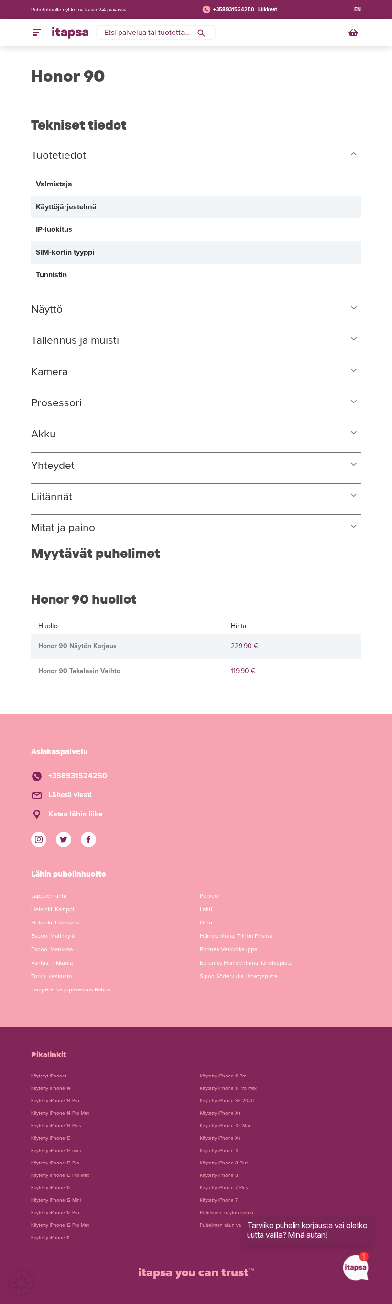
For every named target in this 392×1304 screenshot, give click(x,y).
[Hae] (201, 32)
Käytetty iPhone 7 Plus (224, 1187)
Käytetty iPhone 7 (219, 1200)
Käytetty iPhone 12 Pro (55, 1212)
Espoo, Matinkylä (53, 936)
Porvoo (209, 896)
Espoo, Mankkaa (52, 949)
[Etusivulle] (70, 32)
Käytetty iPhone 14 (51, 1088)
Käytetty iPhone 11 (50, 1237)
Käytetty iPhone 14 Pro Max (60, 1113)
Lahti (206, 909)
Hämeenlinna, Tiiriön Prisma (236, 936)
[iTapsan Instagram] (38, 839)
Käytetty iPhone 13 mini (56, 1150)
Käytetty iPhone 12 (51, 1187)
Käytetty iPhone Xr (220, 1138)
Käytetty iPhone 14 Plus (56, 1125)
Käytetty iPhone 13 (51, 1138)
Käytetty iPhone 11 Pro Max (228, 1088)
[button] (21, 1283)
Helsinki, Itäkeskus (55, 922)
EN (357, 9)
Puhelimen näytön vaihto (226, 1212)
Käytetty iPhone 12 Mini (56, 1200)
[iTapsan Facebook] (88, 839)
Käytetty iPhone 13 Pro (55, 1163)
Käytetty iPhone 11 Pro (223, 1076)
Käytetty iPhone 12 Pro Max (60, 1225)
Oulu (206, 922)
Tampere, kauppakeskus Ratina (70, 989)
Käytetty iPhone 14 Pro (55, 1100)
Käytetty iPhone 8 (219, 1175)
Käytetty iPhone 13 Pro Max (60, 1175)
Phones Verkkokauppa (228, 949)
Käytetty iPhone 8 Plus (224, 1163)
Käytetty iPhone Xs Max (225, 1125)
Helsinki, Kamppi (52, 909)
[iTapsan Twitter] (63, 839)
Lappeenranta (48, 896)
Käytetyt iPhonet (48, 1076)
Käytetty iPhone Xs (220, 1113)
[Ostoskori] (354, 32)
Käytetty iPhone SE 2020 (227, 1100)
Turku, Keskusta (51, 976)
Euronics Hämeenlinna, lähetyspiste (246, 963)
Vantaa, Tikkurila (52, 963)
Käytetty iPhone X (219, 1150)
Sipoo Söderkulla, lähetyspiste (239, 976)
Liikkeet (267, 9)
